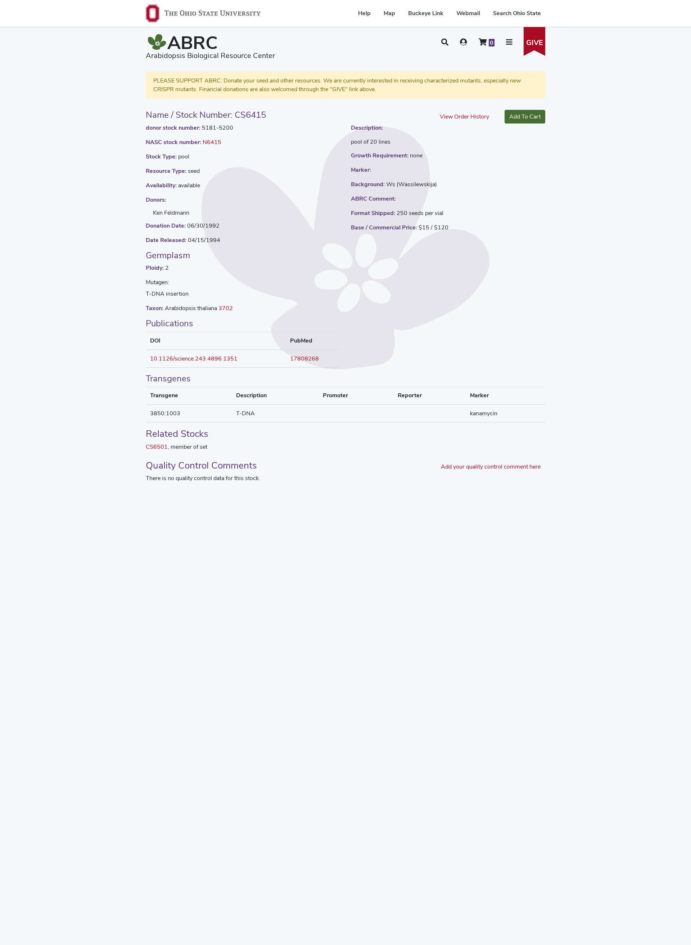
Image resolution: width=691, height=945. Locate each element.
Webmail (468, 13)
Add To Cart (525, 116)
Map (389, 13)
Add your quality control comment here (491, 466)
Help (364, 13)
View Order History (464, 116)
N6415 (212, 142)
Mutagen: (157, 282)
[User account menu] (463, 42)
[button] (444, 42)
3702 (225, 308)
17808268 (304, 358)
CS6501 (157, 447)
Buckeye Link (425, 13)
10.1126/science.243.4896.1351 (194, 358)
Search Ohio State (517, 13)
